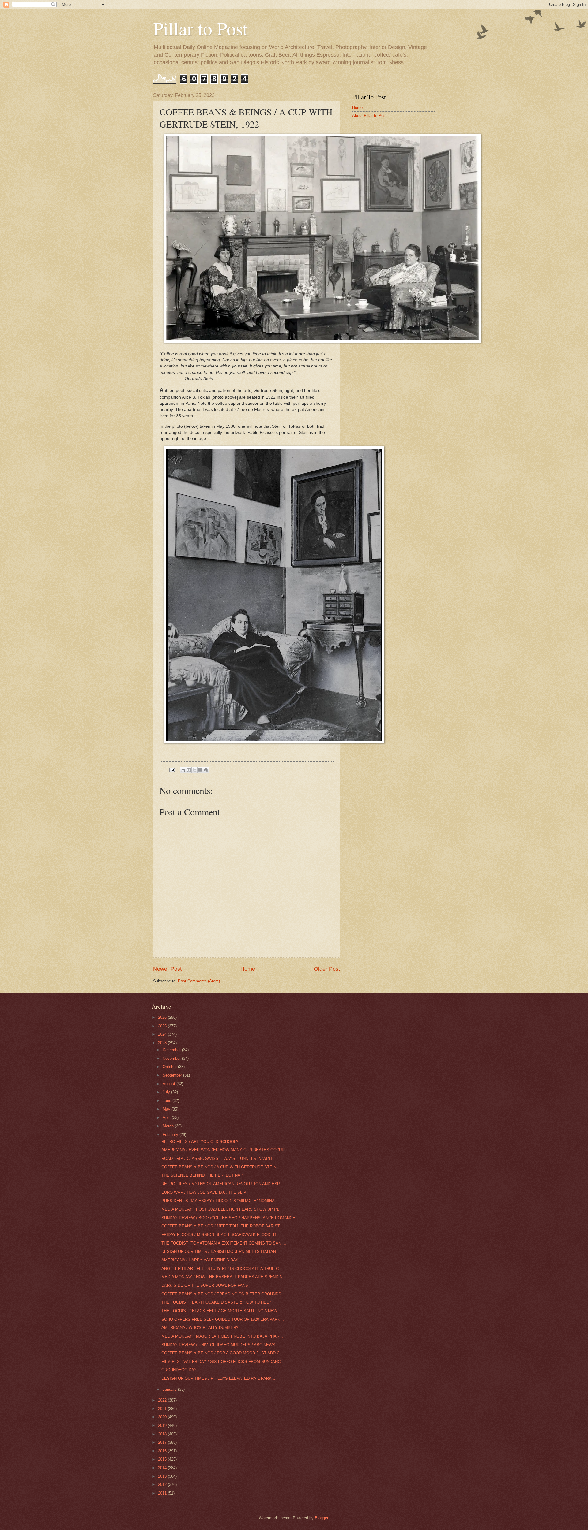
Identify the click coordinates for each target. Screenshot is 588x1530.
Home (247, 969)
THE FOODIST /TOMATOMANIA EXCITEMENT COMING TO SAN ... (223, 1243)
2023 (163, 1042)
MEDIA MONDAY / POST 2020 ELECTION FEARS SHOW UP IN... (221, 1209)
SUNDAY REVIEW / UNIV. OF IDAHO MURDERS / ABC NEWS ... (220, 1344)
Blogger (321, 1518)
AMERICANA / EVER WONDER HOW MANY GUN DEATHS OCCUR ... (225, 1150)
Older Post (327, 969)
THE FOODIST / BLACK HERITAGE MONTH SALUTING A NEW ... (221, 1311)
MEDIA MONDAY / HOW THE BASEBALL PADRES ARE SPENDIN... (223, 1277)
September (173, 1075)
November (172, 1058)
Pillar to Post (200, 28)
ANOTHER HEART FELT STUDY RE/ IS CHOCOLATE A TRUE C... (221, 1268)
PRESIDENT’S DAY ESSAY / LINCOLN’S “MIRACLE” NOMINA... (219, 1200)
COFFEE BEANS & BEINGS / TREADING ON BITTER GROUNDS (221, 1294)
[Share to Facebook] (200, 770)
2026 (163, 1017)
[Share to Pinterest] (206, 770)
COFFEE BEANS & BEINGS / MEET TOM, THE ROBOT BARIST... (222, 1226)
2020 (163, 1417)
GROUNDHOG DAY (179, 1370)
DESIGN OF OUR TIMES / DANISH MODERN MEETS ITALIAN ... (221, 1251)
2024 (163, 1034)
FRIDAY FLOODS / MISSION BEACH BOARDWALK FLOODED (218, 1234)
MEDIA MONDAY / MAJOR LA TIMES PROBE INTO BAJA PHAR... (222, 1336)
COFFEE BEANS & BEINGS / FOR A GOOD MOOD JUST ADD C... (222, 1353)
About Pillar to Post (369, 115)
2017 (163, 1442)
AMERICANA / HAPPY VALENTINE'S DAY (199, 1260)
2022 (163, 1400)
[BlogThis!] (189, 770)
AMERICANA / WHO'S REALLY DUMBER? (199, 1327)
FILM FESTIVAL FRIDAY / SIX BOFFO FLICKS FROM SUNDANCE (222, 1361)
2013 (163, 1476)
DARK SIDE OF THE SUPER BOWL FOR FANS (204, 1285)
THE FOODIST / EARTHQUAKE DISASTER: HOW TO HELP (216, 1302)
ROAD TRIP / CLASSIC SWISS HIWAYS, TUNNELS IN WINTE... (220, 1158)
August (169, 1083)
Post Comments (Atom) (199, 981)
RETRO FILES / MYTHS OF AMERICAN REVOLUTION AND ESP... (222, 1184)
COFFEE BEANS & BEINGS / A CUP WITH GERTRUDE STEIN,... (221, 1167)
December (172, 1050)
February (171, 1134)
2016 (163, 1451)
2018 (163, 1434)
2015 (163, 1459)
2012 (163, 1484)
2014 (163, 1467)
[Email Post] (172, 769)
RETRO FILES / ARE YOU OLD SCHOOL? (199, 1141)
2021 (163, 1408)
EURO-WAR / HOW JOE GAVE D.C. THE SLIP (203, 1192)
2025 (163, 1026)
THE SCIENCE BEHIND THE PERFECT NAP (202, 1175)
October (170, 1066)
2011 (163, 1493)
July (167, 1092)
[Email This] (183, 770)
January (170, 1389)
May (167, 1109)
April (167, 1117)
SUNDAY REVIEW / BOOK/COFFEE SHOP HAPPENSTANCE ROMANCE (228, 1217)
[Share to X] (194, 770)
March (169, 1126)
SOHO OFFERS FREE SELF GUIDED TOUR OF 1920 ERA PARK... (222, 1319)
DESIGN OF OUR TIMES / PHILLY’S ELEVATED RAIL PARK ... (219, 1378)
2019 (163, 1425)
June (167, 1100)
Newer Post (167, 969)
